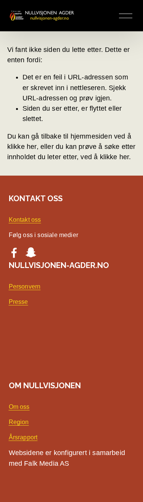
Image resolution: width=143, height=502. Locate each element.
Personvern (25, 286)
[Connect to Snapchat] (31, 252)
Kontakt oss (25, 219)
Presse (18, 302)
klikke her (22, 146)
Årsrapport (23, 437)
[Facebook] (14, 252)
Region (19, 422)
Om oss (19, 407)
